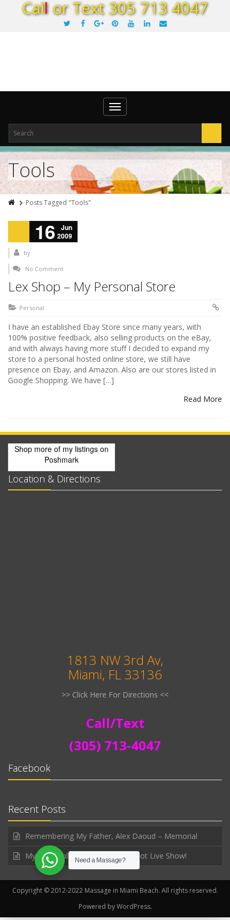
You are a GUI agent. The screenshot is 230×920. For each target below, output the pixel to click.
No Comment (44, 269)
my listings (80, 448)
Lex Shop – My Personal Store (91, 286)
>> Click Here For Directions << (115, 694)
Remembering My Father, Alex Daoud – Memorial (111, 836)
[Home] (12, 202)
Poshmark (61, 459)
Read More (202, 399)
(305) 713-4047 (115, 745)
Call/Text (115, 723)
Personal (31, 308)
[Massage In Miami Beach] (115, 70)
